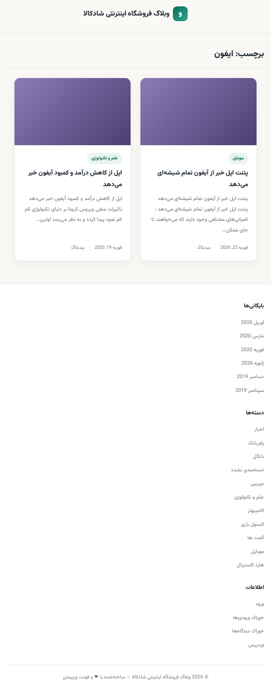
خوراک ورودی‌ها (248, 618)
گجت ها (255, 538)
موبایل (238, 158)
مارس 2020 (252, 336)
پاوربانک (256, 443)
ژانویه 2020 (252, 363)
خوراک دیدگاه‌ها (248, 631)
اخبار (259, 429)
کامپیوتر (256, 511)
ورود (259, 604)
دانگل (258, 457)
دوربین (257, 484)
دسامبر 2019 (250, 377)
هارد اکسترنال (250, 565)
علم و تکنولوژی (104, 158)
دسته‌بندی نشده (247, 470)
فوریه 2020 (252, 350)
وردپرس (256, 645)
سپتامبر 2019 (249, 391)
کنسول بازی (252, 524)
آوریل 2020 (252, 323)
